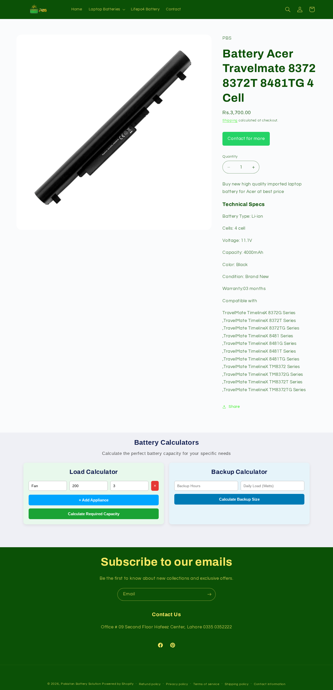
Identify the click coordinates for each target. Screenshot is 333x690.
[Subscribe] (209, 594)
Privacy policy (177, 684)
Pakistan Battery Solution (81, 683)
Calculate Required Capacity (93, 514)
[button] (106, 9)
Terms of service (206, 684)
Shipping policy (236, 684)
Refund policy (150, 684)
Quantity (230, 156)
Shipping (230, 120)
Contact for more (246, 138)
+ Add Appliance (93, 500)
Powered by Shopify (117, 683)
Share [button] (234, 407)
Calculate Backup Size (239, 499)
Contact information (270, 684)
